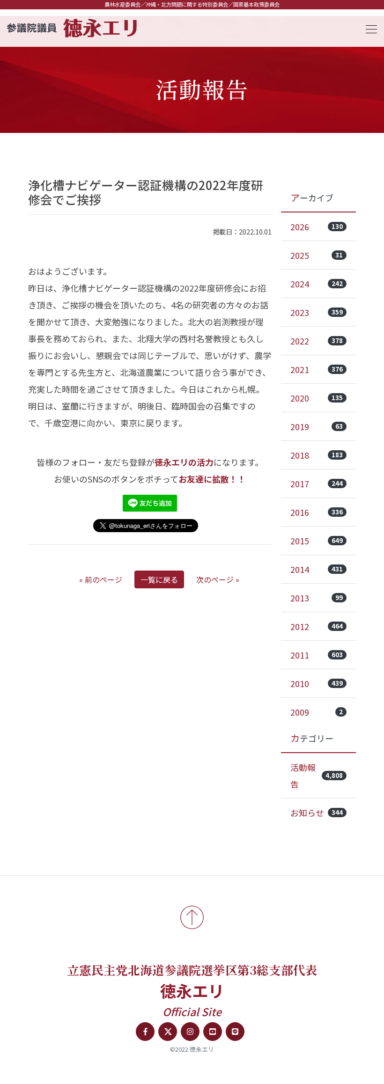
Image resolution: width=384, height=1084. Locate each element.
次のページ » (217, 579)
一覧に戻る (159, 579)
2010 (316, 683)
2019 (316, 426)
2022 (316, 341)
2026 (316, 226)
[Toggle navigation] (368, 28)
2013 (316, 598)
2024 (316, 284)
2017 (316, 483)
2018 (316, 455)
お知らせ (316, 812)
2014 (316, 569)
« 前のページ (100, 579)
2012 (316, 626)
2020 (316, 398)
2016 (316, 512)
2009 (316, 712)
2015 (316, 541)
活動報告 (316, 775)
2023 (316, 312)
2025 (316, 255)
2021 (316, 369)
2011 (316, 655)
